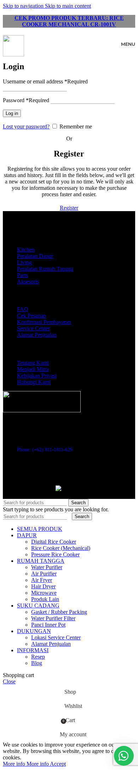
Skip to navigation (24, 6)
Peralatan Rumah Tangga (45, 269)
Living (24, 262)
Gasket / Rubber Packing (59, 612)
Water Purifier (46, 567)
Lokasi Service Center (56, 637)
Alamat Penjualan (37, 335)
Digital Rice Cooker (53, 542)
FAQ (22, 309)
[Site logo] (13, 54)
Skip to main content (68, 6)
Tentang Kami (33, 363)
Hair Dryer (43, 586)
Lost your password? (26, 126)
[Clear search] (70, 516)
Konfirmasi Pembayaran (44, 322)
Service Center (33, 328)
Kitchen (26, 250)
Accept (58, 764)
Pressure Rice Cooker (55, 554)
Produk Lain (45, 599)
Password (26, 100)
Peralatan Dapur (35, 256)
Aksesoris (28, 282)
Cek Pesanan (31, 316)
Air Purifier (44, 574)
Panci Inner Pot (48, 625)
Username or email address (45, 81)
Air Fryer (41, 580)
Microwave (44, 593)
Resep (38, 657)
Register (69, 208)
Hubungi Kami (34, 382)
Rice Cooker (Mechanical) (60, 548)
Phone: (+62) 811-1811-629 (45, 449)
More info (26, 764)
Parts (22, 275)
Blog (36, 663)
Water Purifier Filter (53, 618)
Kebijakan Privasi (37, 376)
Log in (12, 113)
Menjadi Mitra (33, 369)
